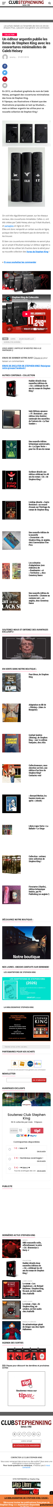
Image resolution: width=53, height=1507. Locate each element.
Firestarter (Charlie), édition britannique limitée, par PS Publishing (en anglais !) (39, 890)
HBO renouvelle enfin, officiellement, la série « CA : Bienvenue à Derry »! (32, 1246)
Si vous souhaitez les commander (20, 262)
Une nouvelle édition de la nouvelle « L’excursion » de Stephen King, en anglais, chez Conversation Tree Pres (39, 538)
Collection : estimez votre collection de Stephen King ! (37, 859)
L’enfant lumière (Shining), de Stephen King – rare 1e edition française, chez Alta (38, 739)
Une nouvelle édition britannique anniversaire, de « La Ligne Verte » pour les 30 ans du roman (39, 445)
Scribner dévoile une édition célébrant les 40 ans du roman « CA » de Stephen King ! (39, 475)
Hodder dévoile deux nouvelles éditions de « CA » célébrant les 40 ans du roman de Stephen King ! (39, 386)
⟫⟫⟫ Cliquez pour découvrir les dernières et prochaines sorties (25, 1366)
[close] (51, 1493)
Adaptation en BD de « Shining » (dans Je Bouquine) (37, 707)
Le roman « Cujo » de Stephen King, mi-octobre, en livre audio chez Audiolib (32, 1308)
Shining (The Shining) (12, 342)
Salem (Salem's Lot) (26, 338)
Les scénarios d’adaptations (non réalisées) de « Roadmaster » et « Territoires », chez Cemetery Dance (37, 569)
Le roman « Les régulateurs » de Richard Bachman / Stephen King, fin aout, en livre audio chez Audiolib (33, 1288)
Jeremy (13, 57)
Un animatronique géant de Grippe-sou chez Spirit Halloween (33, 1327)
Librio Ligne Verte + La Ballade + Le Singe (38, 827)
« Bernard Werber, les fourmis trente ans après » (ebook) (38, 798)
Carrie (13, 338)
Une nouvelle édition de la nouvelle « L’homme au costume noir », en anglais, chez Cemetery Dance (39, 598)
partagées (9, 226)
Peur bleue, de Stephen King (39, 675)
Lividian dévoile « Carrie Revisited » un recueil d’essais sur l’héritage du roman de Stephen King (39, 506)
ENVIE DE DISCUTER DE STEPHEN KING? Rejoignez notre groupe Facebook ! (26, 367)
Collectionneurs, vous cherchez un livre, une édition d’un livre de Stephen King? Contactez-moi (38, 770)
